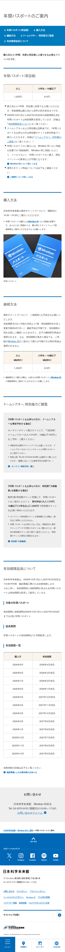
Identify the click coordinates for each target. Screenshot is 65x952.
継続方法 (11, 36)
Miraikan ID (33, 221)
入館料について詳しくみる (21, 177)
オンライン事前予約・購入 (22, 466)
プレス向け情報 (44, 897)
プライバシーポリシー (38, 892)
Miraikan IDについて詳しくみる (23, 163)
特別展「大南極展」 (18, 541)
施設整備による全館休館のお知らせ (22, 772)
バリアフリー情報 (10, 903)
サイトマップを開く (11, 915)
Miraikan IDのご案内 (25, 830)
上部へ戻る (33, 841)
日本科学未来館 (9, 830)
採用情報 (23, 903)
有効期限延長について (17, 41)
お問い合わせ (8, 892)
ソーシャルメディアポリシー (13, 897)
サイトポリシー (22, 892)
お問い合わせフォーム (30, 813)
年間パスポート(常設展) (18, 30)
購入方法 (40, 30)
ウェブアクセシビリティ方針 (39, 903)
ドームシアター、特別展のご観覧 (38, 36)
